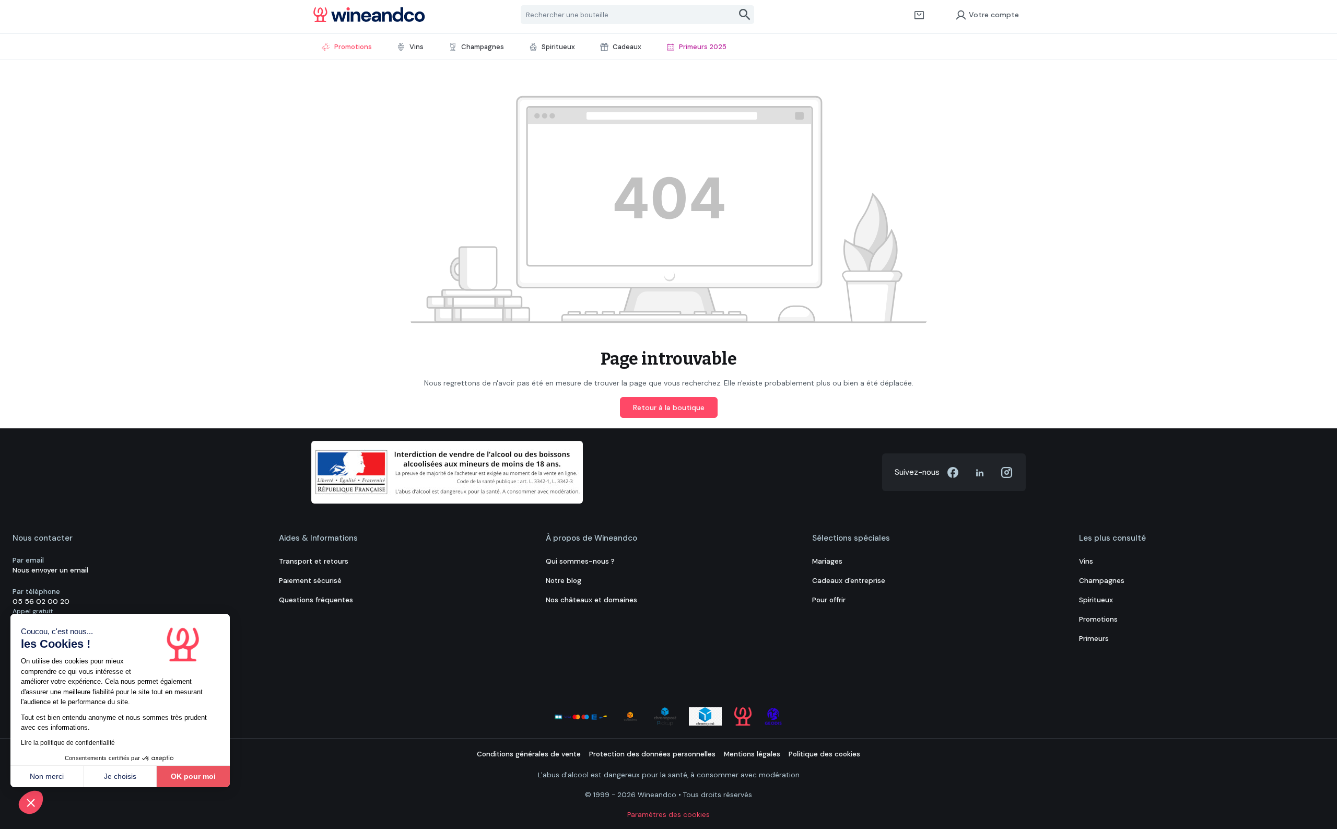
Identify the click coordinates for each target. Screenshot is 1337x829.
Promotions (1098, 619)
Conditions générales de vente (529, 754)
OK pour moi (193, 776)
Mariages (827, 561)
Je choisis (120, 776)
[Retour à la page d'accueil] (369, 14)
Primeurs (1094, 638)
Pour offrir (829, 600)
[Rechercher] (745, 14)
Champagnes (1101, 580)
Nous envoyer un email (50, 570)
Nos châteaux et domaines (591, 600)
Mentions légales (752, 754)
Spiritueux (1096, 600)
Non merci (47, 776)
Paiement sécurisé (310, 580)
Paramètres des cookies (668, 814)
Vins (1086, 561)
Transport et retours (313, 561)
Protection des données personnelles (652, 754)
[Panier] (919, 14)
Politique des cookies (824, 754)
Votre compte (994, 14)
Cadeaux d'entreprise (848, 580)
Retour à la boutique (669, 407)
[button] (30, 802)
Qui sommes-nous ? (580, 561)
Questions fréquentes (316, 600)
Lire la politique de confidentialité (68, 742)
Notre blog (563, 580)
